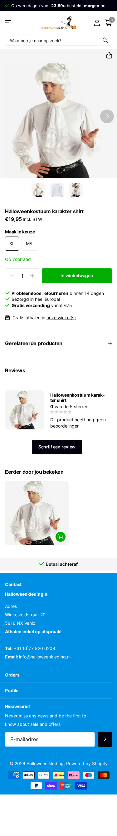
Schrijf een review (57, 446)
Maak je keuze (20, 231)
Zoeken (105, 40)
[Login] (97, 22)
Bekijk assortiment (8, 23)
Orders (12, 674)
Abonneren (105, 739)
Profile (11, 690)
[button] (106, 55)
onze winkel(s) (61, 317)
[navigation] (38, 190)
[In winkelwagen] (61, 537)
